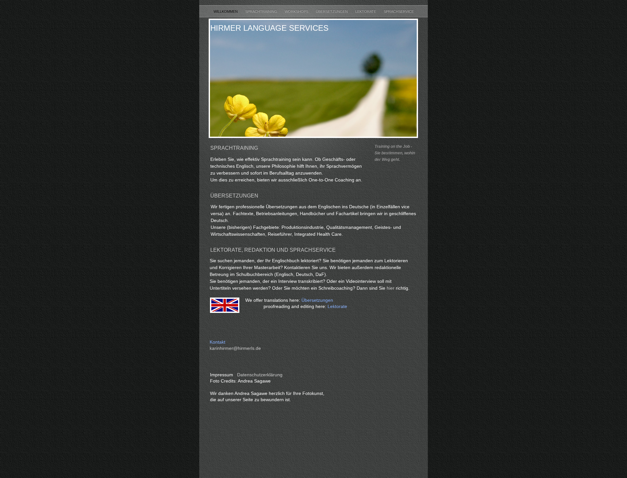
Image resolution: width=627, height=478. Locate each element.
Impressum (221, 374)
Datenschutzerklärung (259, 374)
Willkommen (226, 11)
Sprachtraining (261, 11)
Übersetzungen (332, 11)
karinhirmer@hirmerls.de (235, 348)
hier (391, 288)
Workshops (297, 11)
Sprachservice (399, 11)
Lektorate (366, 11)
